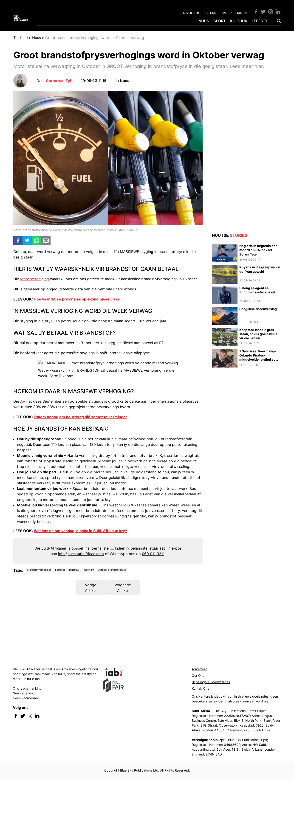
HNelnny (74, 569)
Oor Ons (198, 675)
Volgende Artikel (123, 588)
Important (88, 569)
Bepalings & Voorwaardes (211, 682)
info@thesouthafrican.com (81, 553)
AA (22, 401)
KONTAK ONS (240, 13)
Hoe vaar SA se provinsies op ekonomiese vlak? (77, 299)
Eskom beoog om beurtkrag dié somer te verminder (80, 417)
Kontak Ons (200, 688)
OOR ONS (210, 13)
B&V (223, 13)
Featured (60, 569)
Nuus (203, 21)
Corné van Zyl (58, 80)
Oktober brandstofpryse (112, 569)
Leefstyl (261, 21)
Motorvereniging (34, 279)
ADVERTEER (191, 13)
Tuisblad (20, 37)
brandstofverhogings (39, 569)
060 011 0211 (153, 553)
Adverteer (199, 669)
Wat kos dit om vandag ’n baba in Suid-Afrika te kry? (80, 530)
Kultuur (238, 21)
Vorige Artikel (90, 588)
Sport (220, 21)
